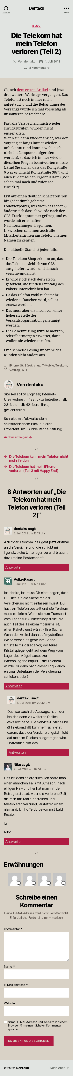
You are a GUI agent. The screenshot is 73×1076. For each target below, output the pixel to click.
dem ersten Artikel (32, 90)
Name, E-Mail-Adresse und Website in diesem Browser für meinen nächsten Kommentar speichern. (38, 1025)
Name (9, 966)
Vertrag (14, 370)
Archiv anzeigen (18, 437)
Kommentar (13, 929)
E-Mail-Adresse (16, 985)
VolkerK (20, 579)
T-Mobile (48, 365)
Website (9, 1003)
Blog (36, 25)
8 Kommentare (39, 67)
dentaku (29, 61)
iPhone (13, 365)
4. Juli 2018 (52, 61)
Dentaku (36, 8)
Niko (17, 764)
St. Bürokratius (30, 365)
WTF (24, 370)
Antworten (13, 567)
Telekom (61, 365)
